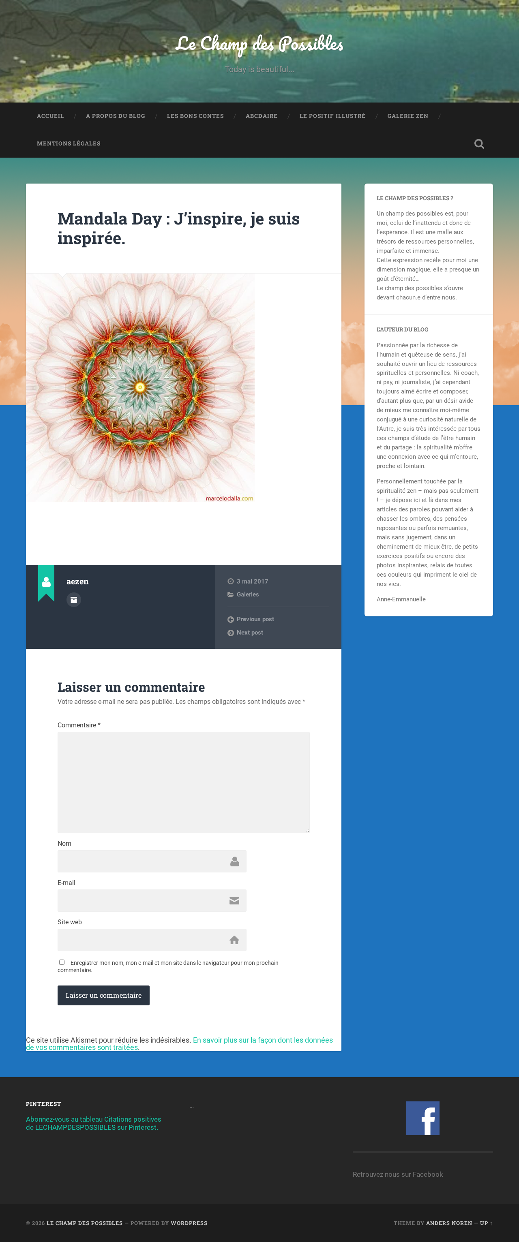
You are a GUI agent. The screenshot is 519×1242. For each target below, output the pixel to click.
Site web (70, 922)
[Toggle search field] (479, 144)
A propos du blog (115, 116)
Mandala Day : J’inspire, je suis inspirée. (179, 228)
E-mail (66, 883)
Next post (250, 632)
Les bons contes (195, 116)
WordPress (189, 1223)
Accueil (50, 116)
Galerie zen (408, 116)
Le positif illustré (333, 116)
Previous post (255, 619)
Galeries (248, 594)
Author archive (73, 599)
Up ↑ (486, 1223)
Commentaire (79, 725)
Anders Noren (449, 1223)
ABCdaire (262, 116)
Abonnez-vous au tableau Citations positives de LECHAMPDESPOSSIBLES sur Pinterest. (93, 1123)
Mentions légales (69, 143)
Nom (64, 843)
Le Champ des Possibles (259, 42)
